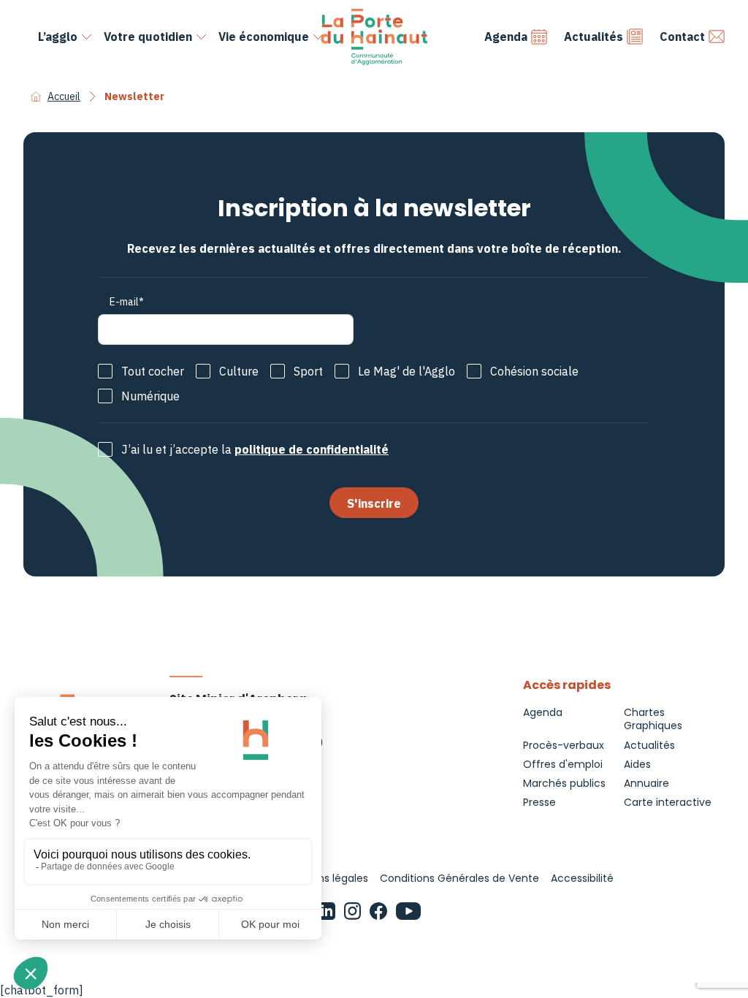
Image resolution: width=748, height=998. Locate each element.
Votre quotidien (148, 36)
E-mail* (127, 301)
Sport (308, 371)
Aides (637, 764)
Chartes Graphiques (653, 719)
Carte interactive (667, 802)
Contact (682, 36)
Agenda (505, 36)
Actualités (593, 36)
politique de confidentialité (311, 449)
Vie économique (263, 36)
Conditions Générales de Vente (459, 878)
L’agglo (57, 36)
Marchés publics (564, 783)
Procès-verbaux (563, 745)
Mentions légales (325, 878)
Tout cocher (152, 371)
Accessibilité (582, 878)
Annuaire (646, 783)
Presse (539, 802)
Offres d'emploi (563, 764)
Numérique (150, 396)
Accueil (63, 96)
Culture (239, 371)
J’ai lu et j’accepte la (255, 449)
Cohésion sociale (534, 371)
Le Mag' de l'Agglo (406, 371)
